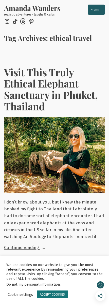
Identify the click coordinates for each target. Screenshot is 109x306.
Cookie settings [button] (20, 294)
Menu (98, 10)
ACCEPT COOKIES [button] (52, 294)
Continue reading (32, 248)
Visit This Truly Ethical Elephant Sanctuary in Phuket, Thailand (51, 89)
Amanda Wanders (32, 8)
